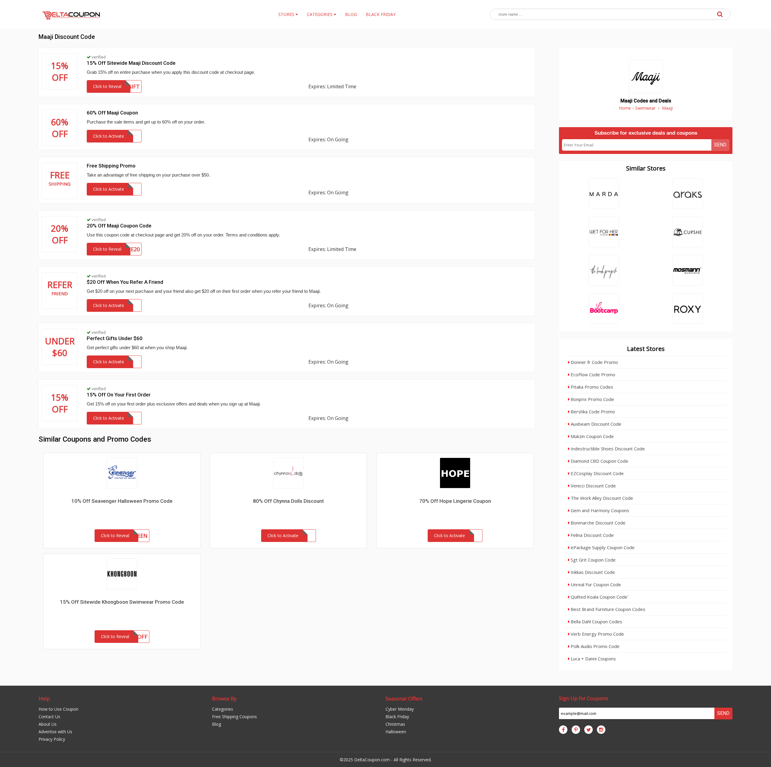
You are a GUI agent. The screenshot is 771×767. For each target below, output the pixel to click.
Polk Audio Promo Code (595, 646)
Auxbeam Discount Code (595, 424)
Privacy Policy (52, 739)
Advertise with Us (55, 731)
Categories (222, 709)
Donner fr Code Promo (594, 362)
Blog (216, 724)
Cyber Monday (400, 709)
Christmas (395, 724)
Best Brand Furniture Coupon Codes (607, 609)
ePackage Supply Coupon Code (602, 547)
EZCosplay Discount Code (597, 473)
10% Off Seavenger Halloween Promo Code (122, 501)
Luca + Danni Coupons (593, 659)
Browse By (224, 698)
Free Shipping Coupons (234, 716)
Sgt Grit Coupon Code (593, 560)
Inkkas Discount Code (592, 572)
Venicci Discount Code (593, 486)
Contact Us (49, 716)
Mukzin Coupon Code (592, 436)
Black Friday (397, 716)
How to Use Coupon (58, 709)
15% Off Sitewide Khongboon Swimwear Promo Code (122, 602)
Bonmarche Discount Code (598, 523)
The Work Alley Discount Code (601, 498)
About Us (48, 724)
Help (44, 698)
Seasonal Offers (404, 698)
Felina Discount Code (592, 535)
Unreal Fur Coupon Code (595, 584)
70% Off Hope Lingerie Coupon (455, 501)
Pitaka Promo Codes (591, 387)
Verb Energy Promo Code (597, 634)
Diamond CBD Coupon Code (599, 461)
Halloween (396, 731)
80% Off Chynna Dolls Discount (288, 501)
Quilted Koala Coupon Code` (599, 597)
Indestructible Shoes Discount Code (607, 449)
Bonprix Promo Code (592, 399)
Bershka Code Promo (592, 412)
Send (720, 145)
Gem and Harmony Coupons (599, 510)
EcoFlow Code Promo (592, 374)
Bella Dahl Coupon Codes (596, 621)
